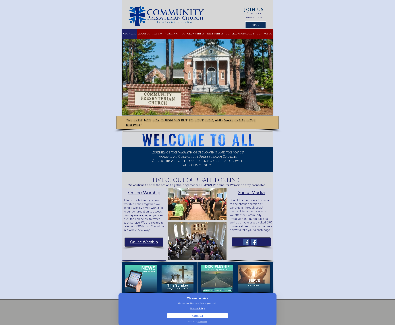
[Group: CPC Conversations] (254, 242)
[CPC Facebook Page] (246, 242)
